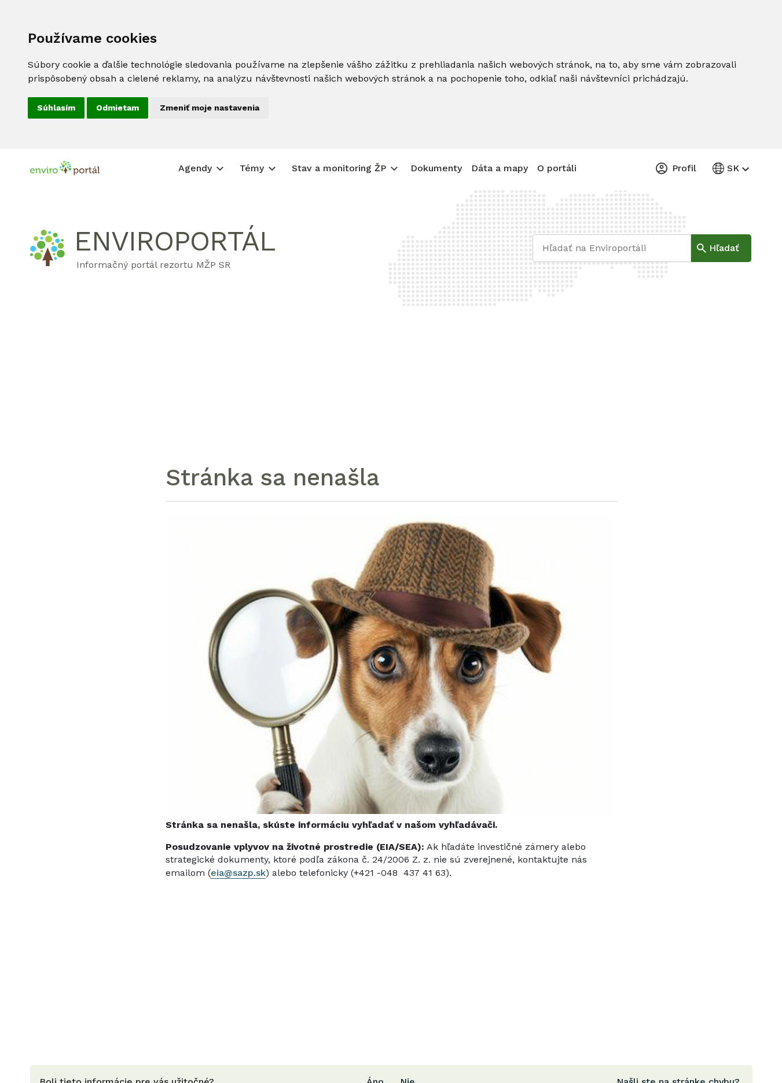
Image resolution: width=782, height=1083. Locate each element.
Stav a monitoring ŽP (339, 168)
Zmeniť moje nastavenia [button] (209, 107)
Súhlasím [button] (56, 107)
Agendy (195, 168)
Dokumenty (436, 168)
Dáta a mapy (499, 168)
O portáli (557, 168)
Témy (252, 168)
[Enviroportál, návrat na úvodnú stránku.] (65, 169)
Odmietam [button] (117, 107)
